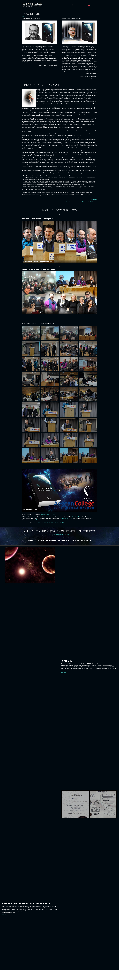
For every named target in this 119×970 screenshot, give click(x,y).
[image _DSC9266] (50, 379)
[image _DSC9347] (69, 410)
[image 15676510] (88, 333)
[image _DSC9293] (88, 349)
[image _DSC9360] (88, 379)
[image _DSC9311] (31, 455)
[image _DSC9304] (50, 349)
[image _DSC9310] (50, 455)
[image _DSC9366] (69, 379)
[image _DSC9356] (50, 394)
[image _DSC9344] (88, 410)
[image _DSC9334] (50, 425)
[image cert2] (103, 804)
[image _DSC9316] (69, 440)
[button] (59, 242)
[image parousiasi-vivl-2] (31, 333)
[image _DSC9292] (31, 364)
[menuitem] (59, 5)
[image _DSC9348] (50, 410)
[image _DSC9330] (69, 425)
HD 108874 (63, 672)
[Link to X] (96, 5)
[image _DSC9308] (69, 455)
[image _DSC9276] (88, 364)
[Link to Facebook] (94, 5)
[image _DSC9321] (31, 440)
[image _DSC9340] (31, 425)
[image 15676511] (69, 333)
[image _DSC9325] (88, 425)
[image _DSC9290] (50, 364)
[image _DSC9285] (69, 364)
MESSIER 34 (4, 914)
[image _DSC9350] (31, 410)
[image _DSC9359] (31, 394)
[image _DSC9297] (69, 349)
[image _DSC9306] (31, 349)
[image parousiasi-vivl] (50, 333)
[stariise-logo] (32, 5)
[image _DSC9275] (31, 379)
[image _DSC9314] (88, 440)
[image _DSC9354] (69, 394)
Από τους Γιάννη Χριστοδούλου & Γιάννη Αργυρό (59, 534)
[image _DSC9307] (88, 455)
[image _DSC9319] (50, 440)
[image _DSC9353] (88, 394)
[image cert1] (76, 804)
